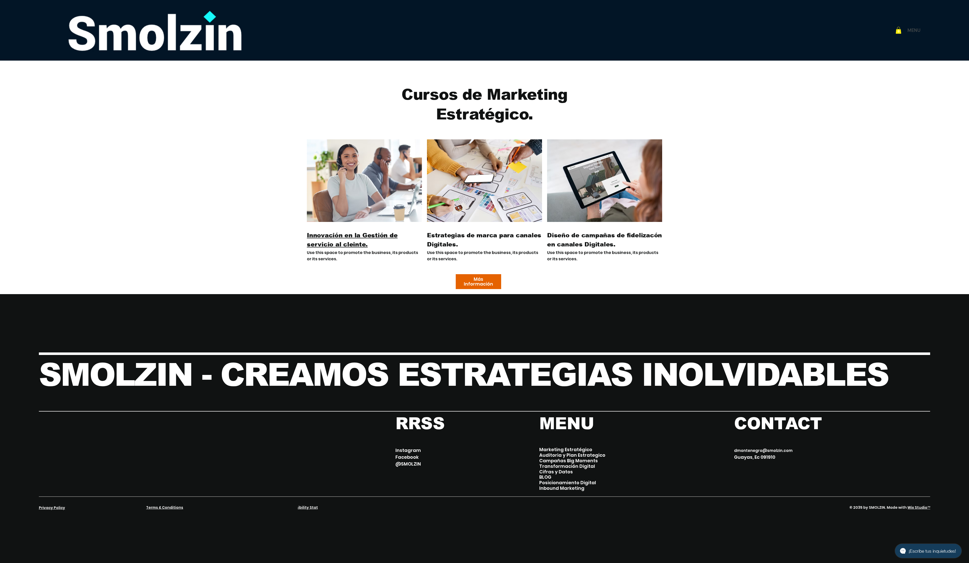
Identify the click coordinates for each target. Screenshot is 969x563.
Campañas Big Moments (568, 461)
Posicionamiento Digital (567, 482)
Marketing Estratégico (565, 449)
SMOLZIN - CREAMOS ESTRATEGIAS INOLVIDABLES (463, 375)
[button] (898, 30)
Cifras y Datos (556, 472)
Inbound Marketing (561, 488)
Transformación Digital (567, 466)
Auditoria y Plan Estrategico (572, 455)
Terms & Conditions (164, 507)
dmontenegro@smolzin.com (763, 450)
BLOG (545, 477)
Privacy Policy (52, 507)
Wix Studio (917, 507)
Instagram (408, 450)
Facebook (407, 457)
